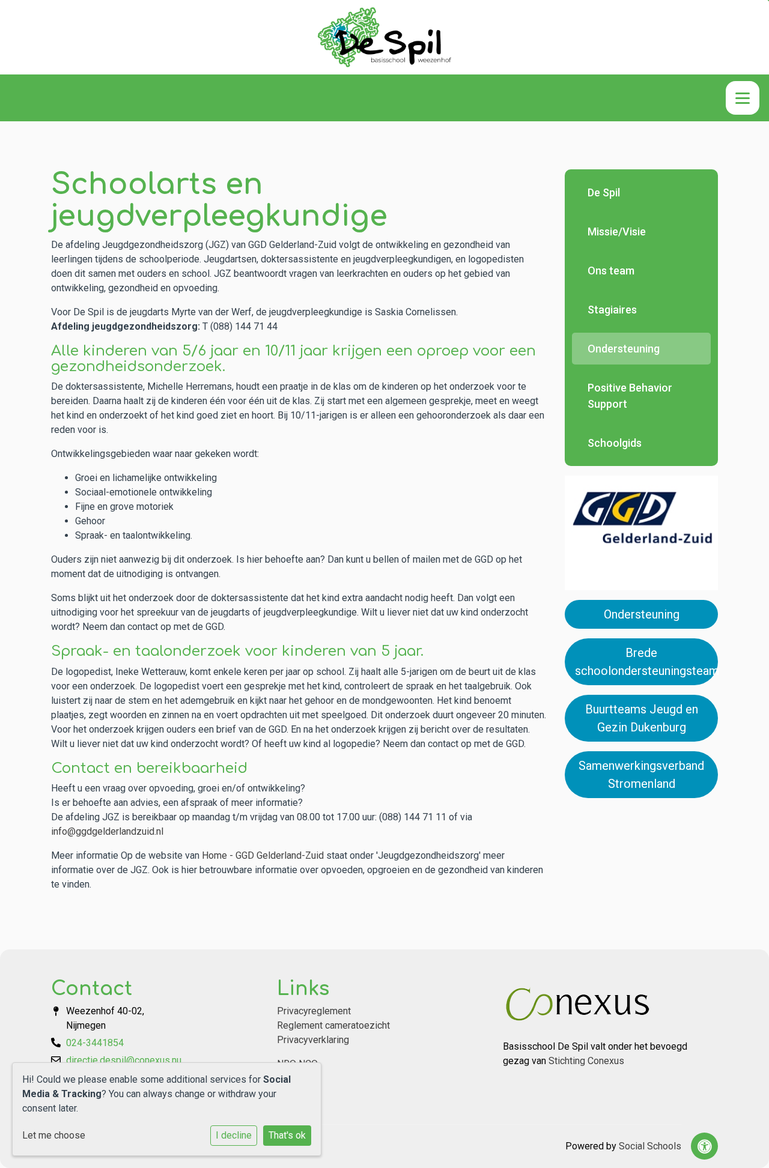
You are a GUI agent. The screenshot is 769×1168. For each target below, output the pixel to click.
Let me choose (53, 1135)
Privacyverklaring (313, 1039)
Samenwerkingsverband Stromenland (641, 774)
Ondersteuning (624, 348)
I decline (234, 1135)
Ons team (611, 270)
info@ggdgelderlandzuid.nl (107, 831)
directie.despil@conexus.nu (123, 1060)
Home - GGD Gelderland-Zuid (263, 855)
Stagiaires (612, 309)
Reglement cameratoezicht (333, 1025)
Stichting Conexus (586, 1061)
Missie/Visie (617, 231)
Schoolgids (615, 443)
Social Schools (650, 1146)
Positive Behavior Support (630, 395)
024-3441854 (95, 1042)
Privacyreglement (314, 1011)
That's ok (287, 1135)
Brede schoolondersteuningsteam (646, 662)
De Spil (604, 192)
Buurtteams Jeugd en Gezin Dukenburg (641, 718)
